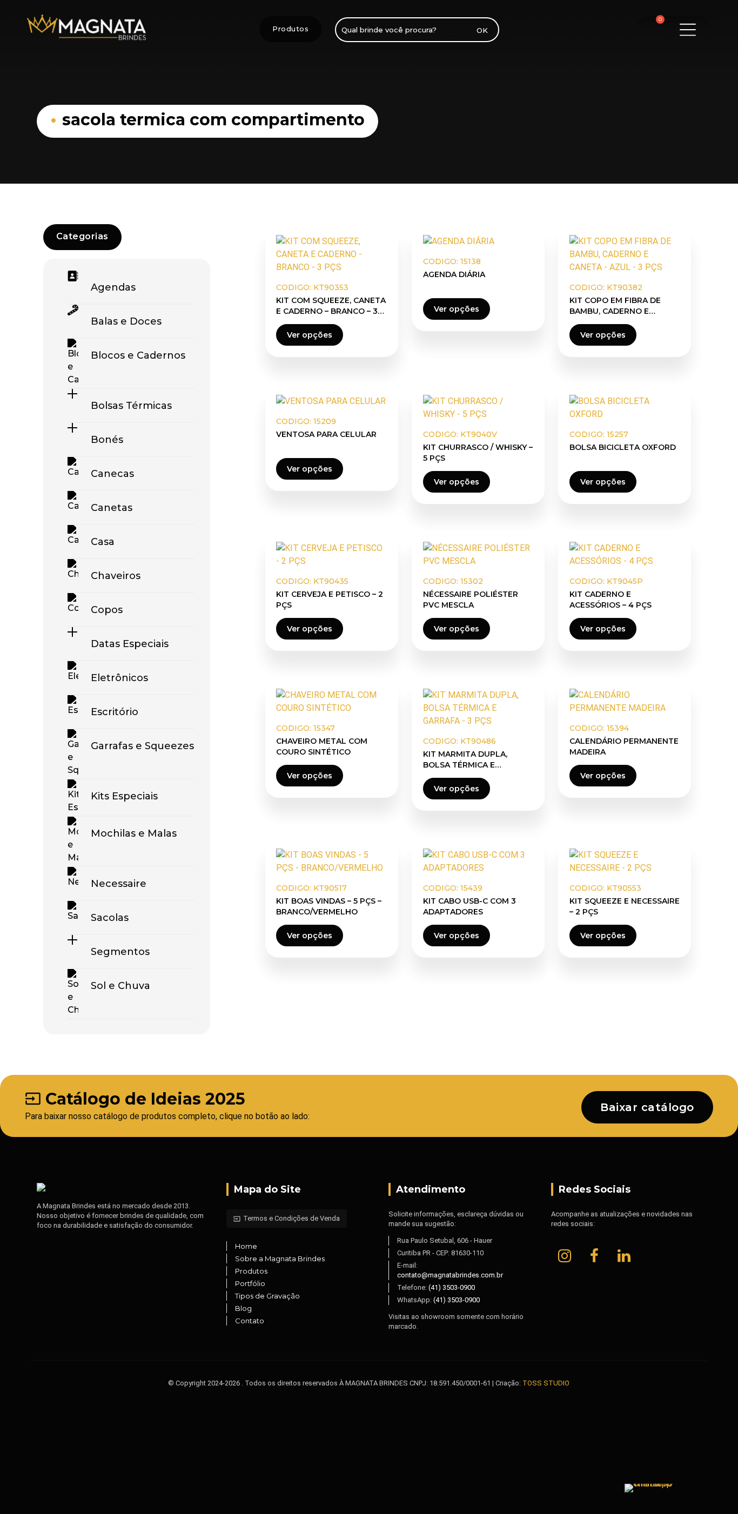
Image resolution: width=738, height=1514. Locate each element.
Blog (243, 1308)
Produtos (290, 28)
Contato (249, 1320)
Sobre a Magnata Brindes (280, 1258)
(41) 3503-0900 (451, 1287)
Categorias (82, 236)
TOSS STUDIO (545, 1383)
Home (246, 1246)
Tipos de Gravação (267, 1295)
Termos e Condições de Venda (286, 1218)
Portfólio (250, 1283)
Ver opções (309, 335)
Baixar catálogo (647, 1107)
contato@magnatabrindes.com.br (450, 1275)
